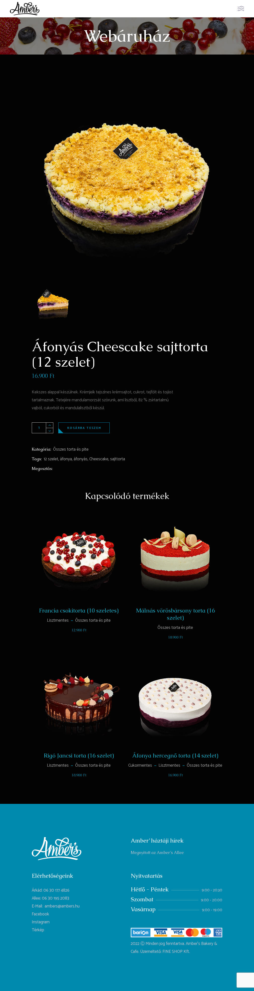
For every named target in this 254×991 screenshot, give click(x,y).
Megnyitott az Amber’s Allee (157, 852)
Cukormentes (140, 765)
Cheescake (98, 459)
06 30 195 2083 (55, 898)
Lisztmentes (58, 620)
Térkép (38, 930)
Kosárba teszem (84, 428)
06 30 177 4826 (56, 890)
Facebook (40, 914)
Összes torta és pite (71, 449)
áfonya (66, 459)
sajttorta (117, 459)
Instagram (41, 922)
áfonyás (81, 459)
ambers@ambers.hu (62, 906)
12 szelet (51, 459)
